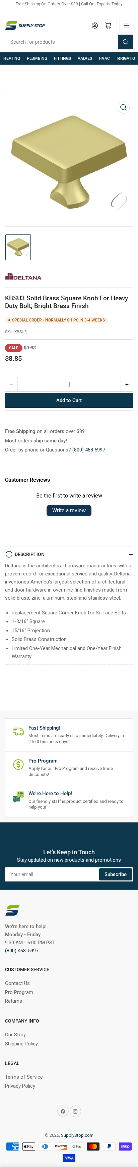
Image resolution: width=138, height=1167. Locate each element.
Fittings (62, 58)
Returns (13, 1001)
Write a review (69, 510)
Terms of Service (24, 1077)
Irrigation (127, 58)
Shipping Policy (21, 1044)
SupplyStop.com (77, 1135)
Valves (85, 58)
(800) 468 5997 (88, 450)
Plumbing (37, 58)
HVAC (104, 58)
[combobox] (69, 42)
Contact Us (17, 983)
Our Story (15, 1035)
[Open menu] (126, 25)
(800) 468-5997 (22, 951)
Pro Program (19, 992)
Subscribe (116, 874)
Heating (11, 58)
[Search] (125, 42)
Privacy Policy (20, 1086)
